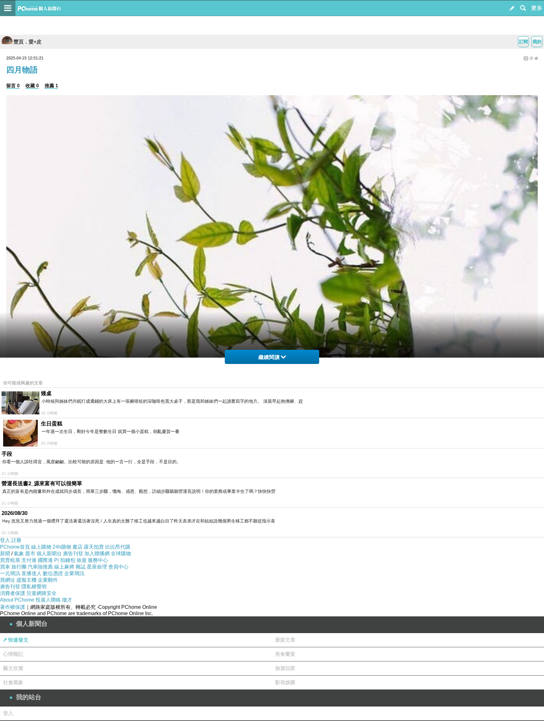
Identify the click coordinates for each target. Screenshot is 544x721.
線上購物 (41, 547)
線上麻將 (64, 566)
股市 (30, 553)
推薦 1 (51, 85)
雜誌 (81, 566)
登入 (5, 540)
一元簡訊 (10, 573)
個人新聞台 (49, 553)
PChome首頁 (15, 547)
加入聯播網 (97, 553)
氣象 (19, 553)
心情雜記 (13, 654)
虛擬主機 (26, 580)
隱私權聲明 (34, 586)
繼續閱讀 (269, 357)
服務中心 (98, 560)
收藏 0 (32, 85)
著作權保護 (12, 607)
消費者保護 (12, 593)
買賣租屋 (10, 560)
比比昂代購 (117, 547)
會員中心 (118, 566)
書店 (77, 547)
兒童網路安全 (41, 593)
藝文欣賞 (13, 668)
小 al (533, 58)
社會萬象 (13, 682)
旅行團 (18, 566)
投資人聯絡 (48, 600)
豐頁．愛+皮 (28, 41)
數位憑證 (53, 573)
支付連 (29, 560)
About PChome (17, 600)
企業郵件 (48, 580)
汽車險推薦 (40, 566)
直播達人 (31, 573)
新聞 (5, 553)
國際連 (45, 560)
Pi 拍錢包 (64, 560)
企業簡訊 (74, 573)
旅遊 (81, 560)
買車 (5, 566)
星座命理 (97, 566)
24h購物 (62, 547)
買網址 (7, 580)
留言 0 (13, 85)
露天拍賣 (94, 547)
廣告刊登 (73, 553)
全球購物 (121, 553)
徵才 (67, 600)
